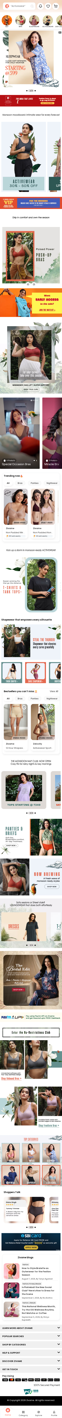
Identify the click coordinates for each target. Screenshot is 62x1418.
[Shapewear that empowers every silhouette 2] (35, 673)
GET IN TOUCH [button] (10, 1369)
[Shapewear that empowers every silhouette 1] (11, 673)
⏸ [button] (60, 32)
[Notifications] (40, 6)
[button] (48, 6)
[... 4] (33, 926)
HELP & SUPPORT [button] (12, 1352)
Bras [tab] (20, 483)
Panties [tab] (35, 483)
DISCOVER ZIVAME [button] (12, 1361)
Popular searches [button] (13, 1336)
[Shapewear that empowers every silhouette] (31, 642)
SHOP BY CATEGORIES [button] (14, 1344)
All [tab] (8, 483)
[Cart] (55, 6)
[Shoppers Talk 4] (24, 1210)
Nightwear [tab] (52, 483)
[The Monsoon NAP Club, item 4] (33, 790)
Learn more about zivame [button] (18, 1328)
